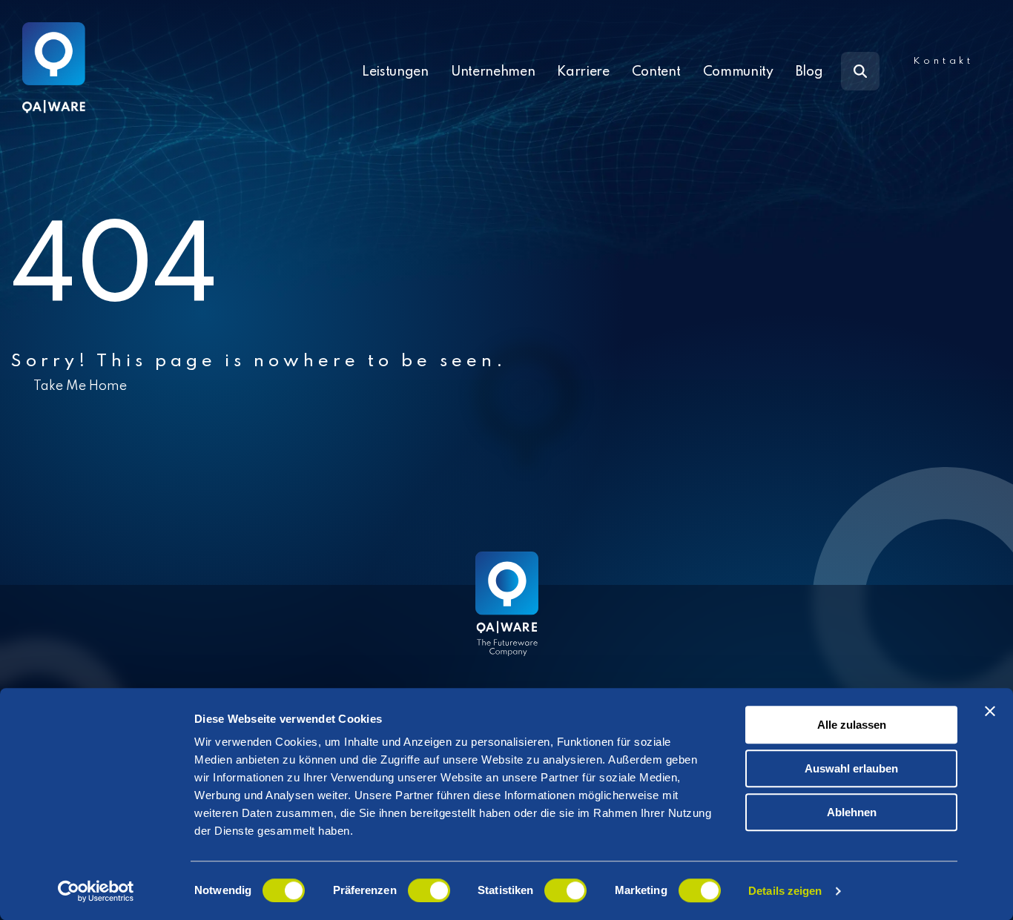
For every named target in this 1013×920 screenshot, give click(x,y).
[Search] (860, 71)
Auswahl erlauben (851, 768)
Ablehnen (852, 812)
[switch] (429, 890)
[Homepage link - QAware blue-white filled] (506, 615)
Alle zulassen (851, 724)
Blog (809, 72)
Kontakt (943, 61)
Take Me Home (80, 386)
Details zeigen (785, 890)
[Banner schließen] (990, 711)
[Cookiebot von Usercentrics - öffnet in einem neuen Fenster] (96, 891)
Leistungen (395, 72)
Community (738, 72)
